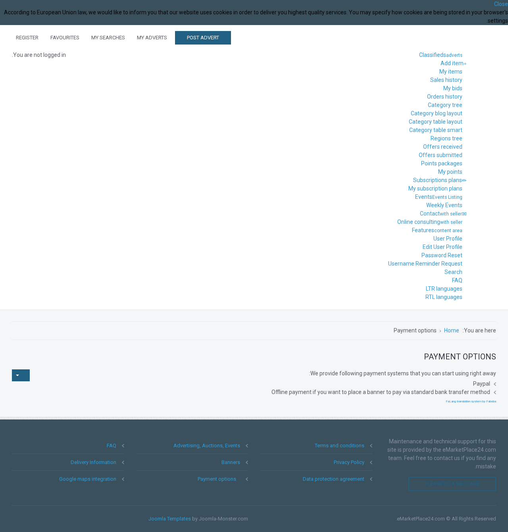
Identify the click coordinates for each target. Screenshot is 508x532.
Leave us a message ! (452, 484)
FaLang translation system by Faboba (471, 401)
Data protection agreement (333, 479)
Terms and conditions (339, 446)
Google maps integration (87, 479)
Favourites (64, 38)
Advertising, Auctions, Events (206, 446)
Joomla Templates (169, 519)
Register (27, 38)
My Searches (108, 38)
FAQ (111, 446)
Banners (230, 462)
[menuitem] (443, 55)
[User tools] (21, 375)
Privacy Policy (349, 462)
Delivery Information (93, 462)
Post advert (203, 38)
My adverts (152, 38)
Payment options (217, 479)
